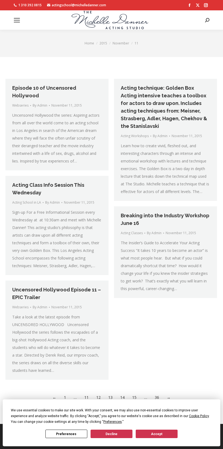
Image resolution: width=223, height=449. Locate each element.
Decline (111, 434)
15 (134, 397)
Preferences (66, 434)
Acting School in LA (26, 202)
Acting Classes (132, 233)
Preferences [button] (112, 422)
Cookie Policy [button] (199, 416)
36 (157, 397)
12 (98, 397)
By (40, 105)
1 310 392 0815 (30, 5)
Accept (156, 434)
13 (110, 397)
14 (122, 397)
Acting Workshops (135, 136)
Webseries (20, 105)
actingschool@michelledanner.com (79, 5)
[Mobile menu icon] (17, 20)
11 (86, 397)
